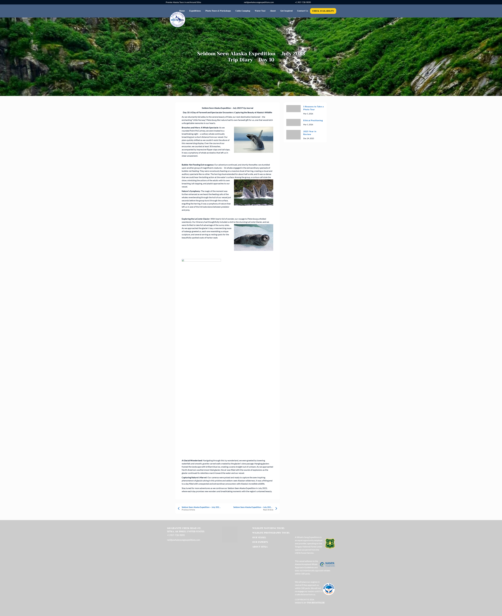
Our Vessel (259, 537)
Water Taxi (260, 11)
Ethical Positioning (313, 120)
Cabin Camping (242, 11)
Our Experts (260, 542)
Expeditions (195, 11)
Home (182, 11)
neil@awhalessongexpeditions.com (259, 2)
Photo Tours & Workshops (218, 11)
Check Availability (323, 11)
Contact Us (302, 11)
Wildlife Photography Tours (270, 532)
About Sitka (260, 546)
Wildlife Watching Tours (268, 528)
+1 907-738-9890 (303, 2)
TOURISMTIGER (316, 602)
